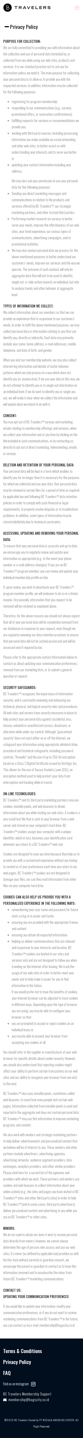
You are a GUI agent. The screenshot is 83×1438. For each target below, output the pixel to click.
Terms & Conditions (22, 1351)
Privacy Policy (17, 1361)
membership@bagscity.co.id (29, 1399)
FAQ (7, 1372)
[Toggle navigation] (77, 7)
